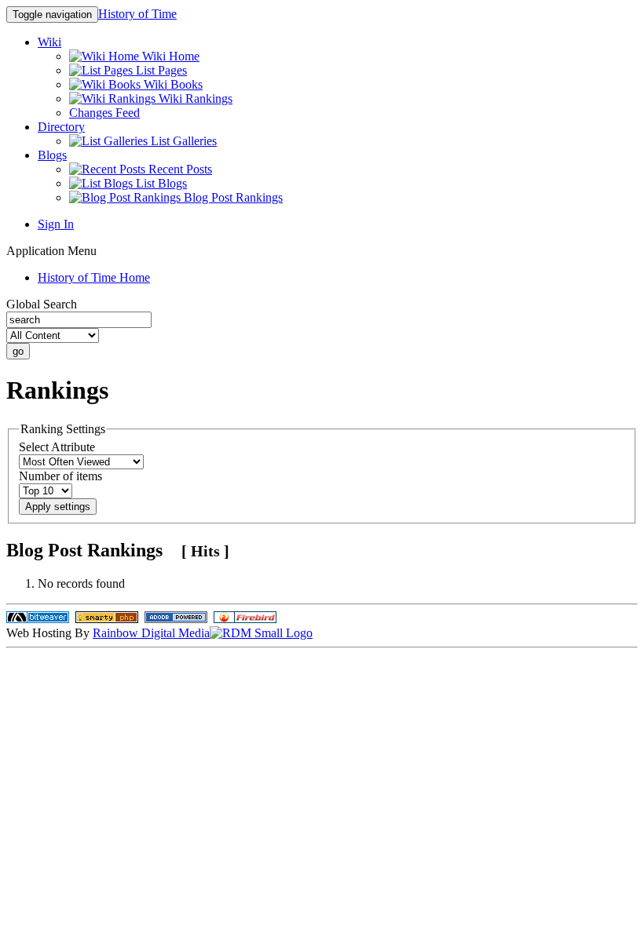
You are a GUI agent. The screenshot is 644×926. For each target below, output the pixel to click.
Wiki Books (172, 84)
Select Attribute (57, 447)
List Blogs (160, 183)
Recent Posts (178, 169)
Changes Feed (104, 112)
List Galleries (182, 141)
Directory (61, 126)
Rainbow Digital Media (151, 633)
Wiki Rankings (194, 98)
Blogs (52, 155)
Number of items (60, 476)
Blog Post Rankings (232, 197)
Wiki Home (169, 56)
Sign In (56, 224)
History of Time (137, 13)
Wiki (49, 42)
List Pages (160, 70)
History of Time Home (94, 277)
